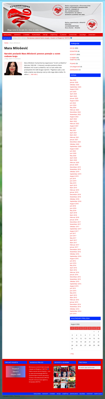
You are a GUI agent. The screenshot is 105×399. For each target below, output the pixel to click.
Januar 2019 (74, 192)
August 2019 (74, 176)
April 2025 (73, 94)
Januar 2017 (74, 247)
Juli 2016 (73, 261)
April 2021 (73, 133)
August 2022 (74, 117)
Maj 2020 (73, 156)
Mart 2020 (73, 160)
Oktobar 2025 (74, 85)
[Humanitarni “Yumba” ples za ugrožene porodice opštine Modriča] (71, 387)
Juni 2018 (73, 208)
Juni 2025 (73, 91)
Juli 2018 (73, 206)
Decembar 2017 (75, 222)
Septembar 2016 (75, 256)
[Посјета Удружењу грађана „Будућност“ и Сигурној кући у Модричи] (57, 381)
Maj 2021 (73, 130)
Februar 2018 (74, 217)
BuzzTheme (30, 396)
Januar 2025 (74, 98)
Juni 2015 (73, 291)
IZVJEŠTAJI (53, 35)
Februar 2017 (74, 245)
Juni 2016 (73, 263)
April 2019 (73, 185)
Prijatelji (73, 63)
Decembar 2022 (75, 112)
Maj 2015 (73, 293)
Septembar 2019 (75, 174)
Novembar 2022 (75, 114)
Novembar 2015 (75, 279)
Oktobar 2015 (74, 281)
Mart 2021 (73, 135)
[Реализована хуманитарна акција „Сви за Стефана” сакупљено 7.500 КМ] (57, 387)
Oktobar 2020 (74, 144)
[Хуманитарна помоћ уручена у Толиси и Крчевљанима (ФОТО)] (71, 370)
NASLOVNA (7, 35)
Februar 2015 (74, 300)
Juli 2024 (73, 103)
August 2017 (74, 231)
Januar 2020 (74, 165)
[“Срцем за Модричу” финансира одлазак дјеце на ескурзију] (71, 381)
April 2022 (73, 119)
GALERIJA (83, 35)
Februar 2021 (74, 137)
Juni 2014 (73, 313)
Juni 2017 (73, 236)
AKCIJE (45, 35)
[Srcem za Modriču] (52, 31)
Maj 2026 (73, 80)
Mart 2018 (73, 215)
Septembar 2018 (75, 201)
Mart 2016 (73, 270)
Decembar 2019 (75, 167)
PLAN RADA (36, 35)
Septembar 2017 (75, 229)
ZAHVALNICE (74, 70)
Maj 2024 (73, 107)
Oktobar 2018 (74, 199)
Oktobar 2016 (74, 254)
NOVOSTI (17, 35)
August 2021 (74, 126)
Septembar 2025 (75, 87)
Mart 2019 (73, 188)
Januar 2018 (74, 220)
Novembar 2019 (75, 169)
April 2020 (73, 158)
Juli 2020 (73, 151)
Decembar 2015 (75, 277)
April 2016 (73, 268)
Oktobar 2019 (74, 172)
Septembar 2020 (75, 146)
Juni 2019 (73, 181)
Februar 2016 (74, 272)
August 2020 (74, 149)
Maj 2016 (73, 265)
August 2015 (74, 286)
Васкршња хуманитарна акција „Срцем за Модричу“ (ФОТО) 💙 (42, 38)
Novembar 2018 (75, 197)
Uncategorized (75, 67)
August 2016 (74, 258)
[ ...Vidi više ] (33, 74)
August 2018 (74, 204)
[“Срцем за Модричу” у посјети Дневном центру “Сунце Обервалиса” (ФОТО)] (64, 381)
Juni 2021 (73, 128)
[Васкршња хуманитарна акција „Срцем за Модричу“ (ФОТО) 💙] (57, 370)
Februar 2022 (74, 123)
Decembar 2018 (75, 194)
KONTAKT (92, 35)
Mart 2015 (73, 297)
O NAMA (26, 35)
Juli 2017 (73, 233)
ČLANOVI (63, 35)
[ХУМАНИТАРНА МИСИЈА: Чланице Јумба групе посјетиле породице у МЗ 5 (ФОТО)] (71, 376)
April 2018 (73, 213)
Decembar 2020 (75, 142)
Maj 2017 (73, 238)
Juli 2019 (73, 178)
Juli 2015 (73, 288)
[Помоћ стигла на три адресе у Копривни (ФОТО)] (57, 376)
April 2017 (73, 240)
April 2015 (73, 295)
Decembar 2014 (75, 304)
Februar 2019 (74, 190)
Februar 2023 (74, 110)
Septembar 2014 (75, 311)
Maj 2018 (73, 210)
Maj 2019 (73, 183)
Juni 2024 (73, 105)
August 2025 (74, 89)
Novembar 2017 (75, 224)
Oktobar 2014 (74, 309)
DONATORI (73, 35)
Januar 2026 (74, 82)
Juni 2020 (73, 153)
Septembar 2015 (75, 284)
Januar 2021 (74, 140)
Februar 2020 (74, 162)
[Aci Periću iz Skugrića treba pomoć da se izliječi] (64, 376)
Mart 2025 (73, 96)
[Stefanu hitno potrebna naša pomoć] (64, 387)
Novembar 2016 (75, 252)
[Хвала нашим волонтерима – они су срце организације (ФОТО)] (64, 370)
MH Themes (23, 396)
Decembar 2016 (75, 249)
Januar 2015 (74, 302)
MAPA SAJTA (98, 394)
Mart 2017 (73, 243)
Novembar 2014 (75, 307)
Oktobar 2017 (74, 227)
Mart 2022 (73, 121)
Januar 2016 (74, 275)
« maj (72, 354)
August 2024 (74, 101)
